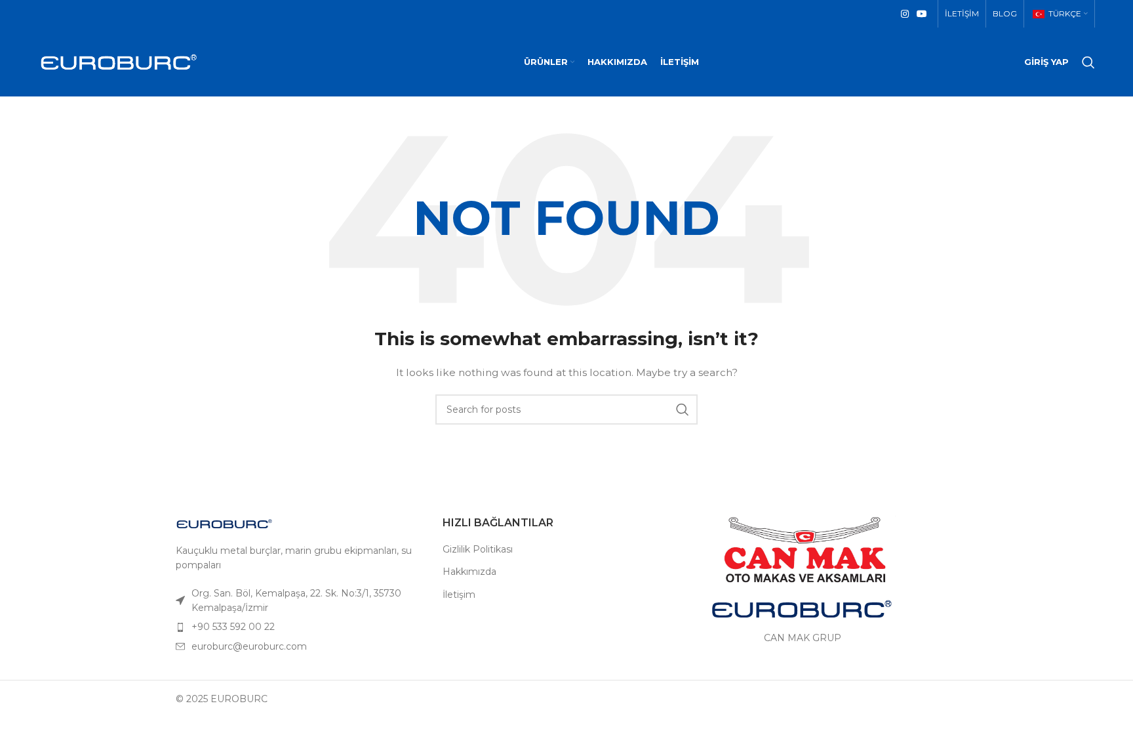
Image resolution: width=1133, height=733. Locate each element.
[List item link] (299, 601)
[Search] (1088, 62)
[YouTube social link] (922, 13)
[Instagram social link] (905, 13)
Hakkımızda (469, 571)
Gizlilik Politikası (478, 549)
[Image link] (225, 523)
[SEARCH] (682, 409)
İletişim (459, 594)
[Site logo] (118, 61)
